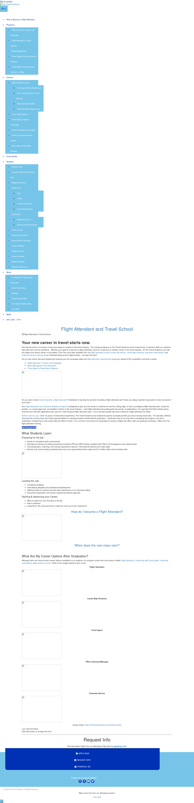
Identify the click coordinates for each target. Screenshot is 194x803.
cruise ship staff (141, 560)
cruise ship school (118, 352)
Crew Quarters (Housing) (21, 240)
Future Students (18, 246)
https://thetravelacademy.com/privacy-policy (103, 725)
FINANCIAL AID (83, 766)
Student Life (16, 188)
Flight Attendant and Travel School (97, 328)
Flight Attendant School (26, 103)
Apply (8, 314)
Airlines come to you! (30, 415)
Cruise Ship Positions (20, 114)
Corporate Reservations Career (23, 130)
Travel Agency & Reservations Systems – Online (23, 69)
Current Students (18, 256)
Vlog (18, 193)
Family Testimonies (24, 203)
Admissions (16, 214)
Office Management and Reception (41, 365)
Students (10, 161)
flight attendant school (100, 352)
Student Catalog (18, 261)
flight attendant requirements (99, 359)
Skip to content (6, 1)
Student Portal (17, 167)
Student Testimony (19, 182)
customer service (44, 563)
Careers (9, 77)
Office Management (19, 51)
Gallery (19, 198)
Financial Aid (11, 156)
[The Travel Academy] (9, 4)
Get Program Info (29, 427)
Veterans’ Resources (19, 267)
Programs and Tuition (20, 235)
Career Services (18, 251)
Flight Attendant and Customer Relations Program (46, 406)
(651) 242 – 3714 (13, 319)
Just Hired (15, 309)
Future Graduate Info (25, 209)
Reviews (15, 293)
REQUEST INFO (83, 760)
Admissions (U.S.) (24, 219)
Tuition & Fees (17, 230)
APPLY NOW (83, 753)
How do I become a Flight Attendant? (97, 511)
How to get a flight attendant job (29, 88)
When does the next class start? (97, 545)
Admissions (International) (27, 224)
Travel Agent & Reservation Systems (43, 368)
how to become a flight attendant (53, 399)
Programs (10, 24)
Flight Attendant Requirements (28, 109)
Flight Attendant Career (20, 82)
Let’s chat (97, 797)
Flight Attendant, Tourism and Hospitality (44, 363)
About (8, 272)
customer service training (32, 355)
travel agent (154, 560)
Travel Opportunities (19, 298)
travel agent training (135, 352)
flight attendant (128, 560)
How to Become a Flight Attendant (20, 19)
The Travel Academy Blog (21, 303)
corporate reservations (154, 352)
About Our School (18, 288)
